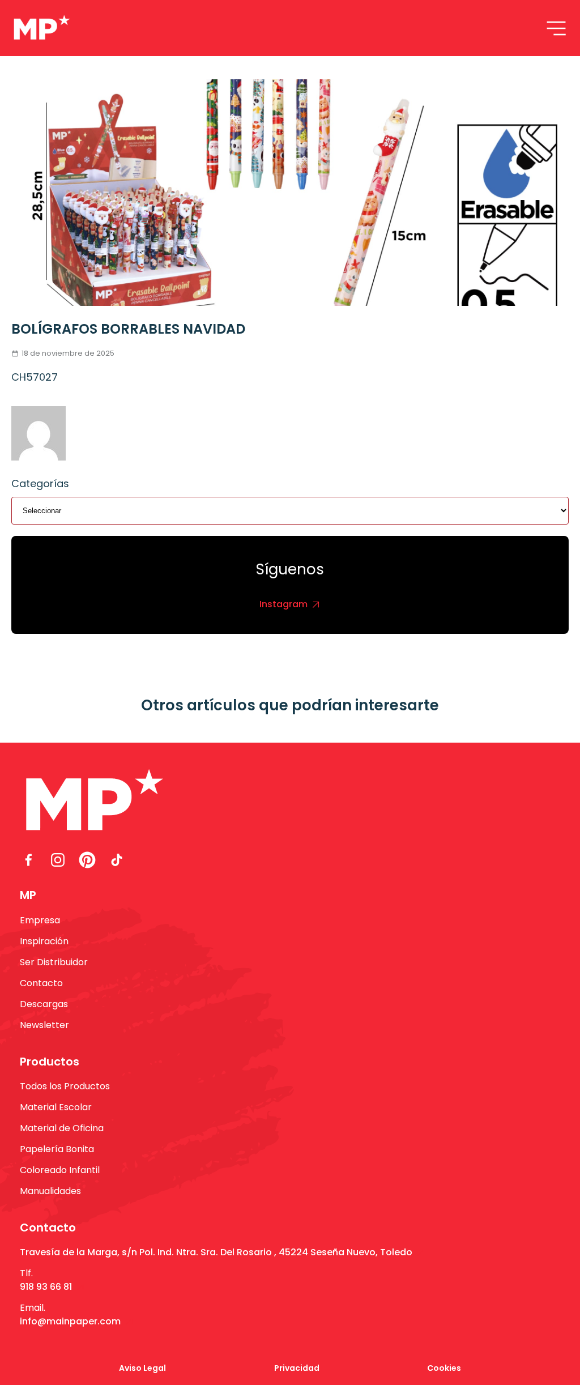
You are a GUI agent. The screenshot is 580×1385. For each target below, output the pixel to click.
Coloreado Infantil (60, 1170)
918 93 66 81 (46, 1286)
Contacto (41, 983)
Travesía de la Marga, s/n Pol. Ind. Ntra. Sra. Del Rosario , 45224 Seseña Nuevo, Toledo (216, 1252)
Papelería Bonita (57, 1149)
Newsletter (44, 1025)
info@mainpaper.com (70, 1321)
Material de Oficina (62, 1128)
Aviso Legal (142, 1368)
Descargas (44, 1004)
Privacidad (296, 1368)
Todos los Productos (65, 1086)
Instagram (283, 604)
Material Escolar (56, 1107)
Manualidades (50, 1191)
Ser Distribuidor (54, 962)
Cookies (444, 1368)
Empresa (40, 920)
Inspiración (44, 941)
